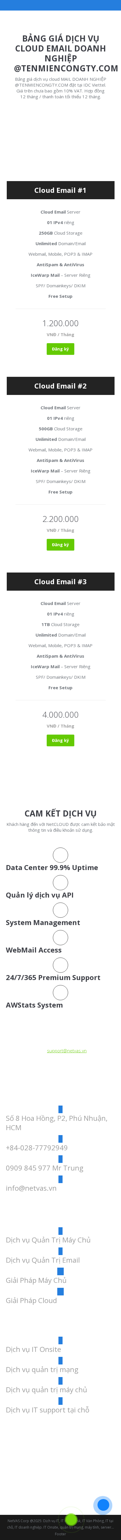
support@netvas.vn (67, 1050)
